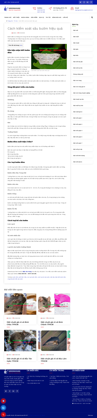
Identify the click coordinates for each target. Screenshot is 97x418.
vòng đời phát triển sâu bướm (15, 279)
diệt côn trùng (27, 271)
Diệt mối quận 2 (77, 124)
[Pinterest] (91, 2)
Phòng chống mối (78, 74)
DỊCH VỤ (41, 17)
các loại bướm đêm (32, 277)
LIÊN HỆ (65, 17)
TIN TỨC (48, 17)
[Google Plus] (87, 2)
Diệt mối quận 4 (77, 130)
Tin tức (16, 21)
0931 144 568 (41, 12)
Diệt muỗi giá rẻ (77, 111)
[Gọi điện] (3, 414)
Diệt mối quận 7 (77, 143)
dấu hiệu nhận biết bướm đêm (58, 277)
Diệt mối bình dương (79, 155)
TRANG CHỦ (7, 17)
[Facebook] (84, 2)
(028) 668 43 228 (39, 380)
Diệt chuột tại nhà (78, 99)
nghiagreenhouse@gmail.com (84, 10)
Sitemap (90, 415)
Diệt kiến (75, 55)
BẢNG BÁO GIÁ (56, 17)
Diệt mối (75, 30)
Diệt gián (75, 49)
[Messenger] (3, 401)
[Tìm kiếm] (91, 17)
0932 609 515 (41, 10)
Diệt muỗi (76, 36)
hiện (21, 45)
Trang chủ (10, 21)
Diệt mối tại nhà (77, 68)
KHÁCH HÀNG (25, 17)
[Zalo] (3, 407)
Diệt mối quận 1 (77, 118)
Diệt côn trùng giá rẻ (79, 86)
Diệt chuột (76, 43)
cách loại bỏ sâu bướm (44, 277)
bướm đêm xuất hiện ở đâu (20, 277)
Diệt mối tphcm (77, 162)
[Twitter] (80, 2)
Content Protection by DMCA (36, 415)
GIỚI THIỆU (16, 17)
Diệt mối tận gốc (78, 61)
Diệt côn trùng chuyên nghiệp (81, 93)
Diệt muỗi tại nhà (78, 105)
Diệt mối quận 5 (77, 137)
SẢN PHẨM (34, 17)
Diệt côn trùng (77, 80)
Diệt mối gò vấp (77, 149)
